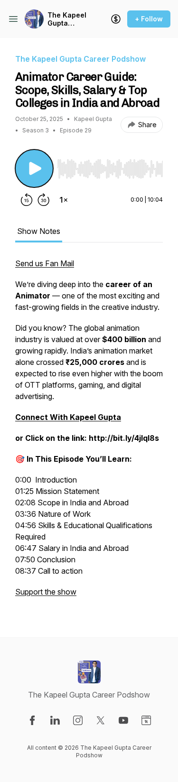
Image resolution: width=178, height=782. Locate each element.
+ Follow (149, 19)
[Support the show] (116, 19)
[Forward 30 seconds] (43, 199)
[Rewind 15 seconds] (26, 199)
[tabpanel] (89, 432)
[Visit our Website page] (146, 720)
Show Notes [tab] (38, 231)
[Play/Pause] (34, 168)
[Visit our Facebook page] (32, 720)
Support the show (45, 591)
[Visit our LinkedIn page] (55, 720)
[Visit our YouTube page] (123, 720)
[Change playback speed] (63, 199)
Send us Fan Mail (44, 263)
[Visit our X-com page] (100, 720)
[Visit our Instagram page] (78, 720)
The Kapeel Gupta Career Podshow (66, 19)
